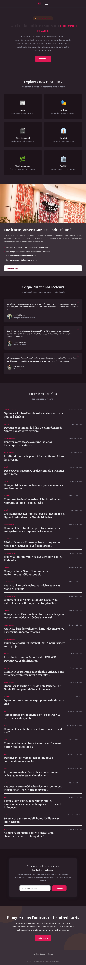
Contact (50, 954)
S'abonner (59, 888)
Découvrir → (43, 59)
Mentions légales (39, 954)
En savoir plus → (13, 268)
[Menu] (46, 4)
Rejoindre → (43, 938)
